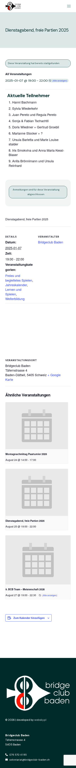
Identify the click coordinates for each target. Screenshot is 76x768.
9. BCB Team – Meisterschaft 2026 (25, 589)
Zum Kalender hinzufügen (29, 618)
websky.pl (40, 720)
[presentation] (36, 425)
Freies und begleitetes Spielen (18, 277)
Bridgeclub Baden (50, 242)
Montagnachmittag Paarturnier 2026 (26, 454)
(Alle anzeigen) (59, 80)
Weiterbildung (15, 298)
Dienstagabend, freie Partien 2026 (25, 520)
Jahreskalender (16, 284)
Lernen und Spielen (13, 291)
